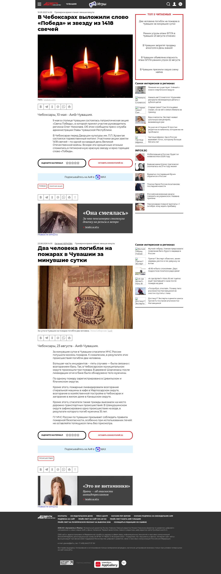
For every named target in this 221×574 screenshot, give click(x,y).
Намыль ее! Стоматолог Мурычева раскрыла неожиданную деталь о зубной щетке (164, 99)
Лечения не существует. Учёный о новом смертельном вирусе (164, 88)
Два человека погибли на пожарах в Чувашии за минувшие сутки (159, 22)
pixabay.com (49, 100)
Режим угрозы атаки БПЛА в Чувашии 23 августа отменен (159, 34)
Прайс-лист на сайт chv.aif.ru (92, 519)
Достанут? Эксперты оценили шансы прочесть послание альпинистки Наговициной (165, 300)
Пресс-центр (102, 516)
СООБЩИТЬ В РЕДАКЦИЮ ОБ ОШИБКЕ (130, 522)
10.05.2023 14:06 (45, 12)
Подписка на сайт (66, 519)
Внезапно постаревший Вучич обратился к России (161, 175)
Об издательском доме (81, 516)
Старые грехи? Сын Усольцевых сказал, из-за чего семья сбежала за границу (165, 109)
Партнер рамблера (84, 563)
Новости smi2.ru (48, 234)
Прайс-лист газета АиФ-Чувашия (125, 519)
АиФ (110, 331)
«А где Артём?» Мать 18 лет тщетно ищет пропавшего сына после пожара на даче (164, 280)
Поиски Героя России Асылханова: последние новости (163, 185)
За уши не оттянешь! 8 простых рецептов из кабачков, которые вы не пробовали (165, 129)
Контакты (62, 516)
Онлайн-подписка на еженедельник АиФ (153, 516)
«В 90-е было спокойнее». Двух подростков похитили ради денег (164, 269)
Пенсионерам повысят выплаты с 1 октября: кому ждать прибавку (163, 205)
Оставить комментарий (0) (110, 163)
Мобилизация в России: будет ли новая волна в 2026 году (163, 155)
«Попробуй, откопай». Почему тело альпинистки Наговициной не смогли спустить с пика (164, 290)
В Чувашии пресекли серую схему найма (159, 70)
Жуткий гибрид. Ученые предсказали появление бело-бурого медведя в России (165, 251)
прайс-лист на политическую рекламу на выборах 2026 (84, 522)
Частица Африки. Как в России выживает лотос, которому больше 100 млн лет (164, 139)
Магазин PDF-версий (120, 516)
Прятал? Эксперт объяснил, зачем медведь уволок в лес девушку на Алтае (164, 261)
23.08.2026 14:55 (45, 243)
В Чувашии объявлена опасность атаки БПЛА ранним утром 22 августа (159, 58)
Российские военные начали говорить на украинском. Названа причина (163, 196)
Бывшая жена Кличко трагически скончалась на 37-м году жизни (162, 165)
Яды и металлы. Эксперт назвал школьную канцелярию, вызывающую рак (163, 119)
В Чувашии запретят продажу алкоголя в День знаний (159, 46)
